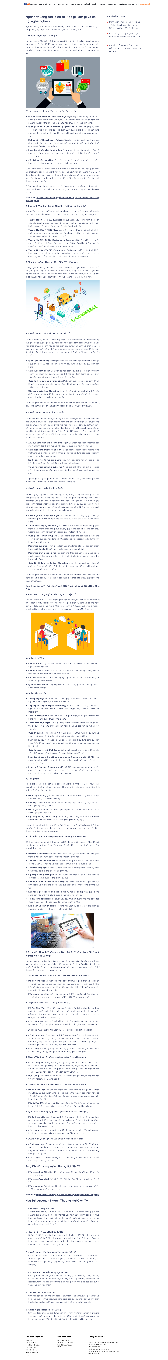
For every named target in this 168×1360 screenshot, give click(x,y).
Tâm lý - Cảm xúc (45, 4)
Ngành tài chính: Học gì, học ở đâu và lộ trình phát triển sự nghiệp (67, 1194)
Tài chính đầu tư (76, 4)
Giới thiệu (33, 4)
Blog (137, 4)
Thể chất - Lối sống (91, 4)
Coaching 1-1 (112, 4)
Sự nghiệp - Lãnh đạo (60, 4)
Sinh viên (103, 4)
